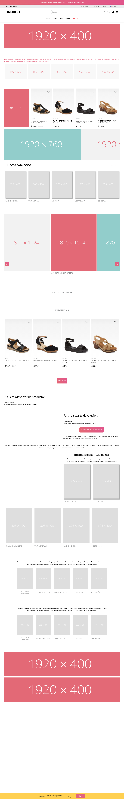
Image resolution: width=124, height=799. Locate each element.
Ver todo (62, 381)
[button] (41, 115)
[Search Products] (104, 12)
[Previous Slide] (7, 264)
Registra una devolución (91, 430)
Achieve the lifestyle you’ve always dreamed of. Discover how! (62, 2)
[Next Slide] (117, 264)
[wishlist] (109, 12)
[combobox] (78, 12)
